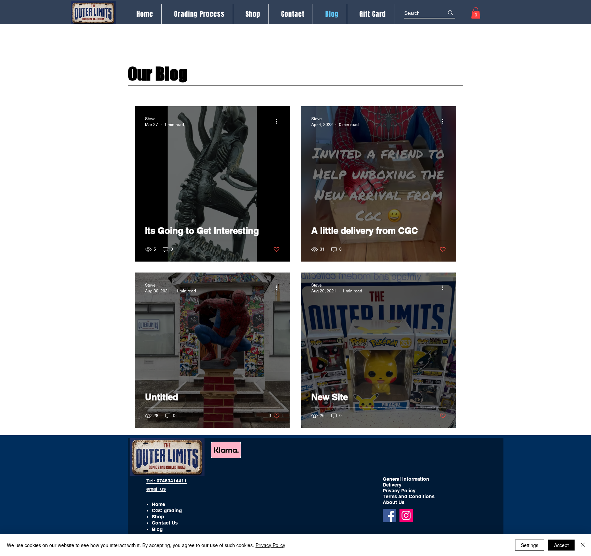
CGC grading (167, 510)
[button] (476, 12)
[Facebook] (389, 515)
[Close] (583, 545)
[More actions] (279, 121)
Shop (158, 516)
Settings (529, 545)
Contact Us (165, 523)
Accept (561, 545)
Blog (157, 529)
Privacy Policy (270, 545)
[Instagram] (406, 515)
